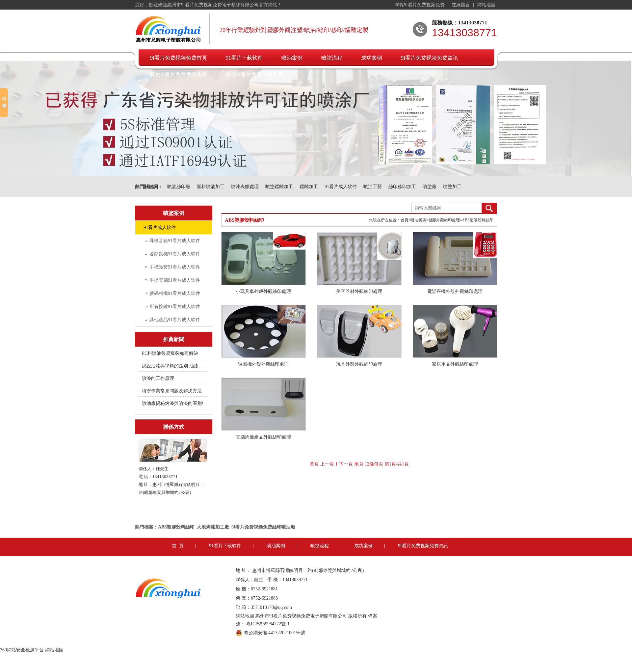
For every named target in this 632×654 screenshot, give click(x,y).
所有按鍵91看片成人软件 (174, 306)
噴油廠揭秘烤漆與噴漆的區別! (172, 403)
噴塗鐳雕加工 (279, 186)
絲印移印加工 (402, 186)
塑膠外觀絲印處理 (444, 220)
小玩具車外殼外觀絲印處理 (263, 291)
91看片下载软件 (244, 58)
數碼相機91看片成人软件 (174, 293)
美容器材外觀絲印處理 (359, 291)
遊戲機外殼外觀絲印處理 (263, 364)
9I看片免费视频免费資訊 (429, 58)
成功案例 (371, 58)
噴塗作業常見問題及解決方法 (172, 390)
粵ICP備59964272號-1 (268, 623)
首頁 (404, 220)
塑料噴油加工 (210, 186)
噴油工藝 (372, 186)
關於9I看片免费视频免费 (178, 74)
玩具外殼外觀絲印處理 (359, 364)
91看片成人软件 (341, 186)
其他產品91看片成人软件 (174, 319)
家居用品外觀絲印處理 (455, 364)
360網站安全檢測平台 (22, 649)
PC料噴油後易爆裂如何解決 (170, 353)
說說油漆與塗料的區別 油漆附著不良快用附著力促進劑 (173, 365)
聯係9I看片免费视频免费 (420, 4)
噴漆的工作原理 (158, 378)
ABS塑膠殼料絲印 (477, 220)
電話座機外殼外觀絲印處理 (455, 291)
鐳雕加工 (309, 186)
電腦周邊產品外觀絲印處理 (263, 437)
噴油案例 (292, 58)
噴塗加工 (452, 186)
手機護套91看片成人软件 (174, 267)
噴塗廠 (429, 186)
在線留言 (461, 4)
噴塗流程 (331, 58)
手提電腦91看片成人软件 (174, 280)
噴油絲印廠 (178, 186)
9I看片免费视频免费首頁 (178, 58)
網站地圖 (486, 4)
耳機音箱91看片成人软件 (174, 240)
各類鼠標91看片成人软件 (174, 253)
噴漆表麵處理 (245, 186)
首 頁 (178, 545)
